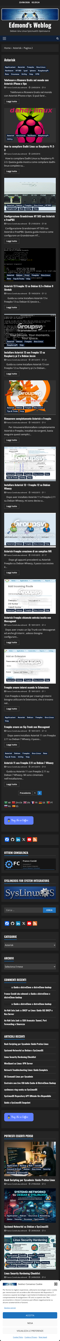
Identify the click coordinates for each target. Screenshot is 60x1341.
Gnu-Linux (40, 67)
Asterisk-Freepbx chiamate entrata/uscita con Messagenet (30, 596)
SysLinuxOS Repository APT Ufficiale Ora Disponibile (27, 1096)
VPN (37, 74)
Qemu (9, 1219)
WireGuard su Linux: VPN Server (18, 1063)
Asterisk (21, 67)
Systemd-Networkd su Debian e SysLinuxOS (23, 1050)
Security (46, 1169)
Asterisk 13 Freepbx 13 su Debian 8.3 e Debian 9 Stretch (30, 265)
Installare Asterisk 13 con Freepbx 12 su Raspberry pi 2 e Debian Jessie (30, 331)
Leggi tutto (12, 102)
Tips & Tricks (18, 278)
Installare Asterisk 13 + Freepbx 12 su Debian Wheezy (30, 464)
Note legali (43, 1337)
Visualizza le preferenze (30, 1330)
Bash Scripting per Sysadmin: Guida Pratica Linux (26, 1044)
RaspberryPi (43, 70)
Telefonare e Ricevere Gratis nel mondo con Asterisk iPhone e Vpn (26, 81)
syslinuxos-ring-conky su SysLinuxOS (20, 1089)
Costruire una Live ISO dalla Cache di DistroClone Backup (30, 1083)
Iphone (33, 70)
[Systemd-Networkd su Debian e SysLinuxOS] (30, 1205)
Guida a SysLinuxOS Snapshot (17, 1102)
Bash (31, 1165)
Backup (23, 1165)
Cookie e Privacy (31, 1337)
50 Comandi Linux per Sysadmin (18, 1076)
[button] (55, 1284)
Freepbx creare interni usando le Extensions (30, 666)
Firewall (40, 1255)
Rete (7, 74)
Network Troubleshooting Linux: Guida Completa (26, 1070)
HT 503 (18, 70)
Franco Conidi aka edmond (16, 87)
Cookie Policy (18, 1337)
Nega (30, 1323)
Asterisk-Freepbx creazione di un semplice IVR (30, 530)
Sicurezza (15, 74)
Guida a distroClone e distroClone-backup (32, 987)
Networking (45, 1215)
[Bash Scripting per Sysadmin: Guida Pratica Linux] (30, 1159)
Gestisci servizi (10, 1308)
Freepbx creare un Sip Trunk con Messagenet (27, 727)
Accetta (30, 1315)
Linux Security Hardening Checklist (20, 1057)
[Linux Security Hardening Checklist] (30, 1252)
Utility (24, 74)
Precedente (25, 793)
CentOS (38, 1165)
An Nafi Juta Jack (11, 1010)
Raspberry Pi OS (14, 1262)
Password (35, 1259)
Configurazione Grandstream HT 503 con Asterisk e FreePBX (30, 195)
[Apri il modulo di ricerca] (58, 38)
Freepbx (30, 67)
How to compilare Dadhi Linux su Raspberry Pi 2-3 (30, 125)
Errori (27, 275)
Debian (19, 205)
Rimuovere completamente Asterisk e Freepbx (30, 397)
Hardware (9, 70)
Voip (31, 74)
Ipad (25, 70)
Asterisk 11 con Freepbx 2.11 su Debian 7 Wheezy (28, 763)
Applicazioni (10, 67)
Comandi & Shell (14, 1169)
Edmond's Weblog (30, 24)
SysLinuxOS (22, 1172)
